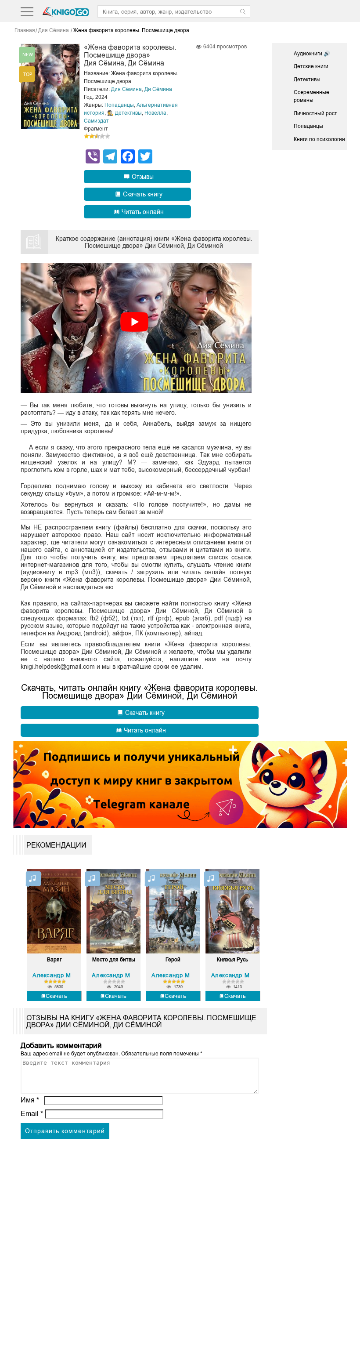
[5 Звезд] (107, 136)
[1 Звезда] (86, 136)
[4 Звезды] (102, 136)
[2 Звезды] (91, 136)
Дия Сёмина (126, 89)
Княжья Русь (232, 960)
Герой (173, 960)
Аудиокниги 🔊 (312, 54)
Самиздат (96, 121)
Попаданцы (119, 105)
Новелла (155, 113)
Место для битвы (113, 960)
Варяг (54, 960)
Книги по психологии (319, 139)
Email (32, 1113)
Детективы (307, 79)
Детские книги (311, 66)
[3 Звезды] (97, 136)
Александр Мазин (58, 975)
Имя (30, 1100)
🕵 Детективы (124, 113)
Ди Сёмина (158, 89)
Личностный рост (315, 113)
